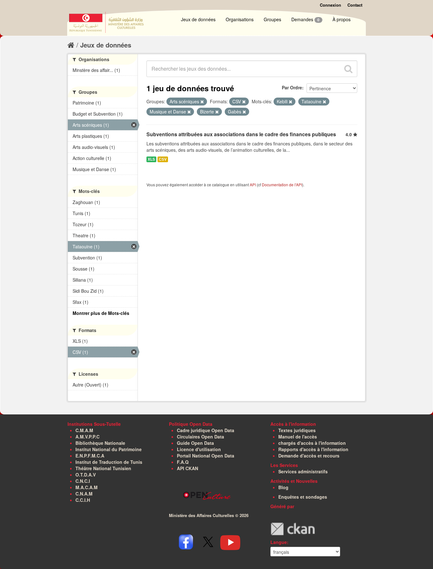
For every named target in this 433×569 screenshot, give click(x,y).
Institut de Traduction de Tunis (108, 462)
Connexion (330, 5)
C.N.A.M (84, 493)
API (253, 184)
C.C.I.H (82, 500)
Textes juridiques (297, 430)
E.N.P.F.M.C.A (89, 455)
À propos (342, 19)
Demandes (305, 19)
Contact (354, 5)
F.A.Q (183, 462)
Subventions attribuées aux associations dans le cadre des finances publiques (241, 134)
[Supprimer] (202, 101)
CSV (163, 159)
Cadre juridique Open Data (205, 430)
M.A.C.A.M (86, 487)
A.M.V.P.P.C (87, 436)
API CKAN (187, 468)
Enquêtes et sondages (302, 497)
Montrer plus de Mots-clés (101, 313)
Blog (283, 487)
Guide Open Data (195, 443)
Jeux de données (198, 19)
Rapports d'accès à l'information (313, 449)
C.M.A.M (84, 430)
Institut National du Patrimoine (108, 449)
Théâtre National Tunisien (103, 468)
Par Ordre (292, 87)
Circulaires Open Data (200, 436)
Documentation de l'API (282, 184)
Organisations (240, 19)
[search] (348, 69)
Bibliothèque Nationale (100, 443)
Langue (278, 542)
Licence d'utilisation (199, 449)
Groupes (272, 19)
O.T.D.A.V (85, 474)
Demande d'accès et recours (308, 455)
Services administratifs (303, 471)
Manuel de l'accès (297, 436)
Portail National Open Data (205, 455)
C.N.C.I (82, 481)
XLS (151, 159)
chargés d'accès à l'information (312, 443)
